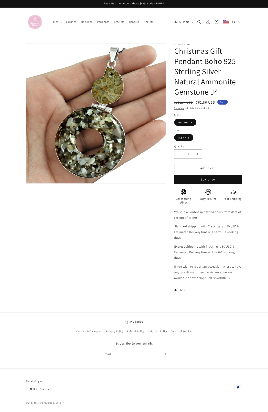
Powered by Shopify (54, 403)
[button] (56, 22)
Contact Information (89, 331)
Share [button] (182, 290)
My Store (38, 403)
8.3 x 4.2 (183, 137)
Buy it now (208, 179)
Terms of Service (181, 331)
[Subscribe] (164, 354)
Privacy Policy (114, 331)
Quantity (179, 146)
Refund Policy (135, 331)
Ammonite (185, 122)
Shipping (179, 108)
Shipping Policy (158, 331)
